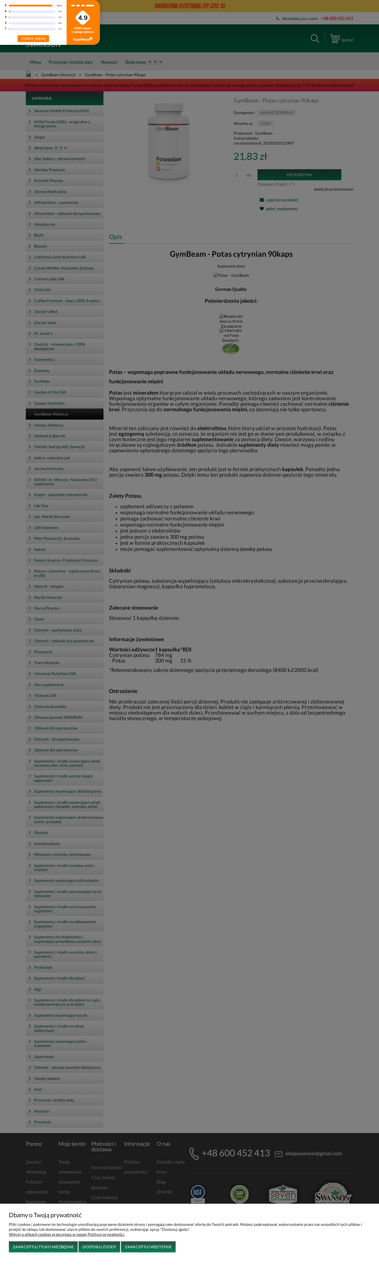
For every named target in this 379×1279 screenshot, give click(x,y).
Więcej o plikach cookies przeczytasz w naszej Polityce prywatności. (67, 1234)
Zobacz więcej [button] (33, 38)
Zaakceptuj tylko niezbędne (43, 1246)
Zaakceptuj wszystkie (148, 1246)
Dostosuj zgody (99, 1246)
